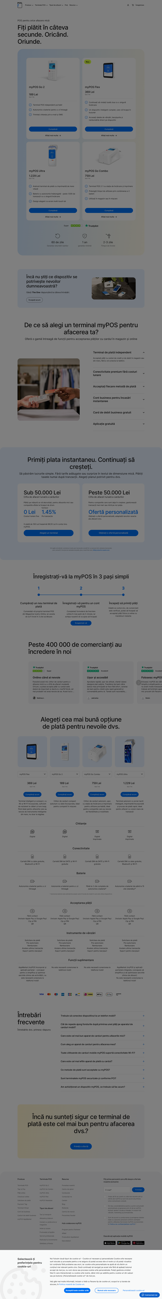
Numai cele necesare (107, 1290)
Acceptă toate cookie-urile (77, 1290)
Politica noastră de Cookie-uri (71, 1284)
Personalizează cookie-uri (133, 1290)
